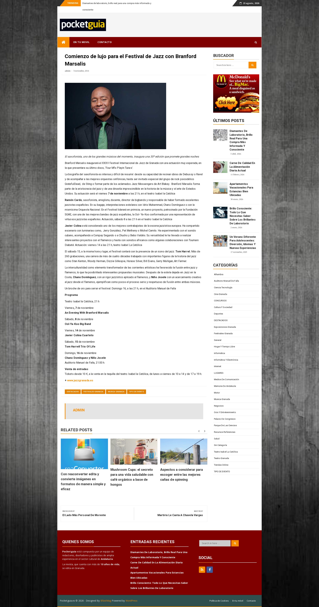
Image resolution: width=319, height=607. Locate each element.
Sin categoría (220, 438)
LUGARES (219, 366)
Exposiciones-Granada (225, 320)
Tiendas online (221, 458)
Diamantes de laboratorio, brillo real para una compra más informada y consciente (241, 134)
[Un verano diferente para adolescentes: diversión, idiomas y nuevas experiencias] (220, 234)
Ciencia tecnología (223, 281)
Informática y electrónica (226, 353)
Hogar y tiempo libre (224, 340)
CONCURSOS (220, 294)
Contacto (251, 594)
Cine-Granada (220, 287)
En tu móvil (237, 594)
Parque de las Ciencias (225, 419)
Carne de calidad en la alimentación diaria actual (242, 160)
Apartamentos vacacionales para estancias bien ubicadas (241, 183)
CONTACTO (105, 35)
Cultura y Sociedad (223, 301)
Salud (217, 432)
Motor (217, 386)
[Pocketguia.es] (63, 36)
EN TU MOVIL (81, 35)
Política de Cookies (219, 594)
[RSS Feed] (202, 563)
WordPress (132, 594)
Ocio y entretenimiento (225, 406)
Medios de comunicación (226, 373)
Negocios (219, 399)
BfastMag (106, 594)
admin (68, 64)
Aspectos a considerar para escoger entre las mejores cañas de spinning (181, 468)
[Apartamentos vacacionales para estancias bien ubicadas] (220, 181)
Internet (217, 360)
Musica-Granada (116, 385)
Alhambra (218, 268)
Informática (219, 346)
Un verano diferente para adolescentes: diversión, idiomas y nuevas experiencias (243, 236)
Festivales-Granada (93, 385)
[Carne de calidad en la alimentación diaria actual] (220, 160)
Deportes (218, 307)
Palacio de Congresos (225, 412)
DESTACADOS (73, 385)
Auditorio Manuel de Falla (226, 274)
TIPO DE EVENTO (136, 385)
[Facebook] (210, 563)
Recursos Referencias (224, 425)
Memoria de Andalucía (225, 379)
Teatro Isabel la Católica (226, 445)
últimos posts (228, 114)
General (217, 333)
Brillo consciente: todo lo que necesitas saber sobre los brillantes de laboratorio (243, 209)
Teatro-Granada (221, 452)
